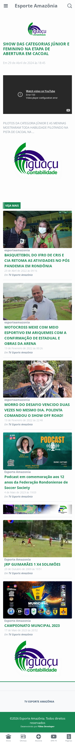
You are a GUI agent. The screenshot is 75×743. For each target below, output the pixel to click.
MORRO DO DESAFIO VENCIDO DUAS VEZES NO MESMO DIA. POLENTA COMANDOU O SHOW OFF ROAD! (37, 410)
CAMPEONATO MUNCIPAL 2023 (32, 625)
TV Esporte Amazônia (21, 275)
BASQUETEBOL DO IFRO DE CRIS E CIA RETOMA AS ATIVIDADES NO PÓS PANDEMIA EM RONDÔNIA (37, 260)
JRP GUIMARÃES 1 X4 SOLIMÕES (32, 564)
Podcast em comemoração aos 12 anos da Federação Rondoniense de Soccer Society (36, 482)
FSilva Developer (46, 726)
